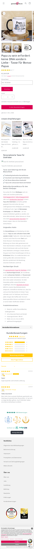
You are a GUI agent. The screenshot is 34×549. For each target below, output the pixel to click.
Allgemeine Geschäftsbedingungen (14, 445)
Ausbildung (7, 485)
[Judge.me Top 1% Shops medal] (25, 419)
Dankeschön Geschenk (16, 199)
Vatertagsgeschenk (9, 197)
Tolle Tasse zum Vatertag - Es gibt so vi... (17, 142)
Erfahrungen (7, 497)
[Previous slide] (4, 135)
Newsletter (7, 493)
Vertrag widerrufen (17, 432)
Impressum (7, 453)
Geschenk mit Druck (23, 285)
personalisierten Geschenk (18, 219)
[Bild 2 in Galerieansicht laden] (17, 47)
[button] (4, 3)
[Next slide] (30, 135)
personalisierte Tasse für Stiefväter (16, 270)
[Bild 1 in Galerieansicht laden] (6, 47)
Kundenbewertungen (10, 501)
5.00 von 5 (22, 336)
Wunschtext (5, 79)
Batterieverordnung (9, 449)
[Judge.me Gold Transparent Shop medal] (17, 419)
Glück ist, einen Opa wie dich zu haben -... (28, 142)
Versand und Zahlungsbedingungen (14, 461)
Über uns (6, 477)
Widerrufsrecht (8, 466)
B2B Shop (6, 489)
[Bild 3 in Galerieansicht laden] (27, 47)
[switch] (30, 546)
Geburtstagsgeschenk (22, 197)
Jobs (5, 481)
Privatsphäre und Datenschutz (12, 457)
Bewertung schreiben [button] (17, 355)
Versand (9, 76)
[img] (5, 371)
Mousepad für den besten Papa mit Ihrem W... (6, 143)
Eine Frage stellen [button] (17, 360)
